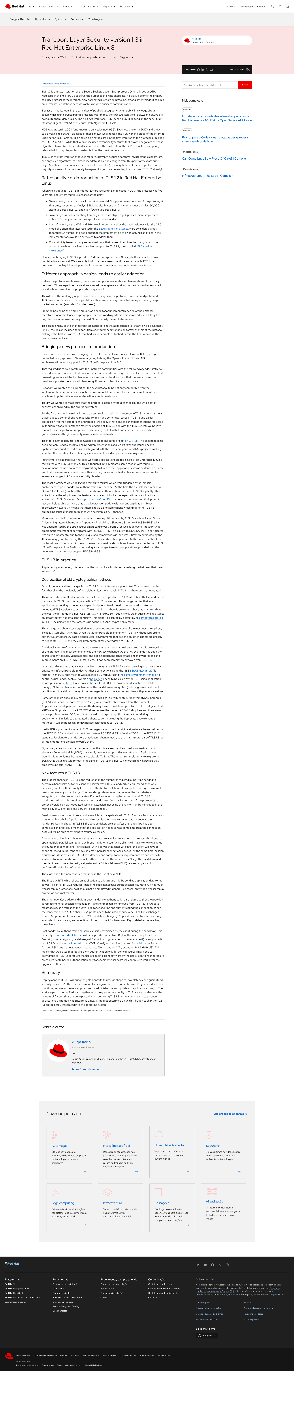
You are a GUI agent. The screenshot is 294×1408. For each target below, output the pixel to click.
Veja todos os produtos (15, 1301)
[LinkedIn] (198, 1265)
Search (245, 85)
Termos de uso (48, 1365)
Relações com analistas (207, 1319)
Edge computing (63, 1203)
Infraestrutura (112, 1203)
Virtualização (214, 1201)
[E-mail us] (211, 70)
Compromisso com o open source (259, 1308)
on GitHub (131, 440)
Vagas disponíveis (252, 1319)
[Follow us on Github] (74, 1053)
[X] (220, 1265)
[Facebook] (212, 1265)
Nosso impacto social (253, 1313)
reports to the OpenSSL (96, 499)
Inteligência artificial (116, 1146)
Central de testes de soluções (114, 1284)
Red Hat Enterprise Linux (17, 1288)
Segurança (126, 57)
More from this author (86, 1069)
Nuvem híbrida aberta (169, 1145)
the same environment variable (138, 674)
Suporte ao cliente (61, 1293)
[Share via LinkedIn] (203, 70)
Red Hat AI (10, 1284)
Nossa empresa (203, 1302)
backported (74, 943)
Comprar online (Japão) (111, 1293)
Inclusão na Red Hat (128, 1355)
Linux (115, 57)
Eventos (63, 1355)
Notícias (247, 1302)
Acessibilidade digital (93, 1365)
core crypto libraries (151, 617)
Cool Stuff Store (147, 1355)
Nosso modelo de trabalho (208, 1308)
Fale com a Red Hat (91, 1355)
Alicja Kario (197, 38)
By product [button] (41, 19)
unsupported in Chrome (67, 935)
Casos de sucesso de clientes (209, 1313)
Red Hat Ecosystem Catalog (66, 1306)
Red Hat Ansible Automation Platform (22, 1297)
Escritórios (75, 1355)
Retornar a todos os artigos (56, 83)
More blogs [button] (94, 19)
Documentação (246, 6)
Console (231, 6)
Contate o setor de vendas (160, 1284)
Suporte (261, 6)
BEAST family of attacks (113, 228)
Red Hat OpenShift (14, 1293)
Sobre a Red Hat (23, 1355)
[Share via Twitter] (207, 70)
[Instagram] (227, 1265)
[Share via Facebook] (198, 70)
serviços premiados (274, 1294)
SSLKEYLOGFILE (141, 670)
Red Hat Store (107, 1288)
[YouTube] (205, 1265)
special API (95, 679)
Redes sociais (154, 1297)
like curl (69, 683)
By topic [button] (59, 19)
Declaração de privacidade (27, 1365)
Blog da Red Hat (20, 19)
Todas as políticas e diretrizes (69, 1365)
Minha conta (58, 1288)
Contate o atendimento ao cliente (164, 1288)
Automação (60, 1146)
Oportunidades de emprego (45, 1355)
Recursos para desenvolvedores (68, 1297)
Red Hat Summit (164, 1355)
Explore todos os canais (229, 1113)
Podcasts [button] (76, 19)
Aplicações (162, 1203)
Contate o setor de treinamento (163, 1293)
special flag (140, 943)
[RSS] (248, 70)
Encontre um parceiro (63, 1301)
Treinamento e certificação (65, 1284)
